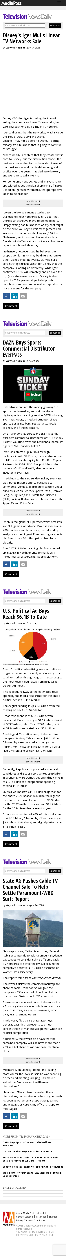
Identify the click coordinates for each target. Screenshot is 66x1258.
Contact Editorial (24, 1216)
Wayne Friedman (15, 47)
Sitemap (53, 1216)
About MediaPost (25, 1213)
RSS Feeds (41, 1216)
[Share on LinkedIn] (14, 296)
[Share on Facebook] (6, 296)
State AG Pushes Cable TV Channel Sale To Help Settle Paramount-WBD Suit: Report (30, 1159)
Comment (11, 306)
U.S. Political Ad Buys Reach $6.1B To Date (27, 1151)
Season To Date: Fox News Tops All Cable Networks (33, 1166)
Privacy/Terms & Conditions (30, 1220)
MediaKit (41, 1213)
